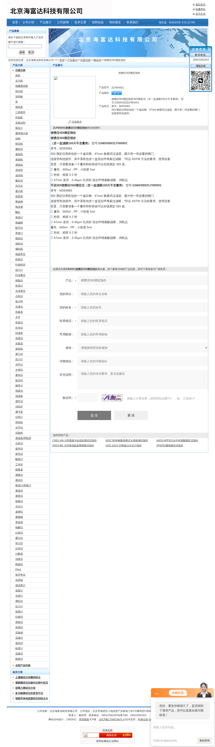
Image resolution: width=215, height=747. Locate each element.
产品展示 (45, 22)
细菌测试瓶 (21, 86)
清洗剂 (19, 170)
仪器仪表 (85, 60)
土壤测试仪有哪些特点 (28, 677)
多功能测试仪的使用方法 (29, 693)
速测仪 (19, 511)
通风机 (19, 154)
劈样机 (19, 422)
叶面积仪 (20, 264)
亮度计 (19, 233)
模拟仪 (19, 238)
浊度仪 (19, 559)
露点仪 (19, 538)
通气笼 (19, 411)
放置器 (19, 196)
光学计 (19, 364)
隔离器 (19, 469)
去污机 (19, 80)
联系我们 (132, 22)
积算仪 (19, 259)
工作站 (19, 464)
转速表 (19, 333)
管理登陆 (84, 719)
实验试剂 (20, 122)
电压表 (19, 206)
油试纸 (19, 175)
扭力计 (19, 269)
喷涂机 (19, 143)
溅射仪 (19, 149)
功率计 (19, 417)
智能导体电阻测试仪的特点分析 (31, 698)
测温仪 (19, 490)
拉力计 (19, 606)
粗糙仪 (19, 501)
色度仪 (19, 338)
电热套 (19, 107)
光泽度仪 (20, 291)
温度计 (19, 590)
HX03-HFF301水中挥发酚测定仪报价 (177, 440)
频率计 (19, 385)
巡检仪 (19, 622)
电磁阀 (19, 222)
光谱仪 (19, 306)
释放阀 (19, 201)
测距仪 (19, 601)
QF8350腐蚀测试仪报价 (169, 445)
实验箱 (19, 632)
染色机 (19, 348)
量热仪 (19, 375)
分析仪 (19, 443)
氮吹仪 (19, 180)
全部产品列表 (22, 665)
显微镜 (19, 517)
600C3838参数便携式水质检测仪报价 (127, 440)
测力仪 (19, 354)
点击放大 (76, 121)
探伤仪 (19, 453)
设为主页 (200, 13)
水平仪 (19, 427)
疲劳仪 (19, 448)
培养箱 (19, 580)
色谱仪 (19, 627)
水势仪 (19, 369)
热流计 (19, 285)
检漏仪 (19, 564)
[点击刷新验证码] (112, 397)
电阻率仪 (20, 254)
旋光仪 (19, 380)
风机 (17, 75)
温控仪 (19, 643)
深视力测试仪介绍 (25, 687)
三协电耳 (20, 112)
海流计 (19, 217)
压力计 (19, 359)
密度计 (19, 611)
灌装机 (19, 164)
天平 (17, 317)
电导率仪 (20, 574)
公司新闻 (63, 22)
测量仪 (19, 474)
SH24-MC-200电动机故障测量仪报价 (73, 445)
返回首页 (200, 4)
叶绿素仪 (20, 275)
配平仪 (19, 227)
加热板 (19, 96)
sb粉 (18, 138)
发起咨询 (204, 740)
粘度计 (19, 648)
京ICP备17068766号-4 (112, 719)
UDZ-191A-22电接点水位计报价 (124, 445)
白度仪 (19, 532)
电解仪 (19, 527)
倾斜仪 (19, 243)
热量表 (19, 312)
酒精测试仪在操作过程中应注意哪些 (31, 682)
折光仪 (19, 327)
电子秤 (19, 301)
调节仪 (19, 401)
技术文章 (80, 22)
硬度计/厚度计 (23, 485)
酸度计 (19, 459)
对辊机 (19, 117)
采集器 (19, 343)
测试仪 (97, 60)
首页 (15, 22)
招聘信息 (98, 22)
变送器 (19, 522)
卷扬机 (19, 159)
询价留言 (115, 22)
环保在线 (143, 719)
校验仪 (19, 280)
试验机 (19, 432)
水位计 (19, 506)
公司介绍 (28, 22)
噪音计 (19, 128)
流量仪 (19, 653)
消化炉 (19, 406)
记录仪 (19, 548)
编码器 (19, 248)
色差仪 (19, 322)
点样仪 (19, 296)
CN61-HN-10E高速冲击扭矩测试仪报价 (74, 440)
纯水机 (19, 91)
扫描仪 (19, 616)
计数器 (19, 553)
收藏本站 (200, 9)
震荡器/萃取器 (23, 438)
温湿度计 (20, 585)
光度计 (19, 595)
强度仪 (19, 390)
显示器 (19, 191)
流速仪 (19, 637)
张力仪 (19, 543)
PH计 (18, 569)
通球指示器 (21, 133)
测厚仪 (19, 495)
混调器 (19, 396)
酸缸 (17, 212)
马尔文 (19, 185)
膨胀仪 (19, 658)
